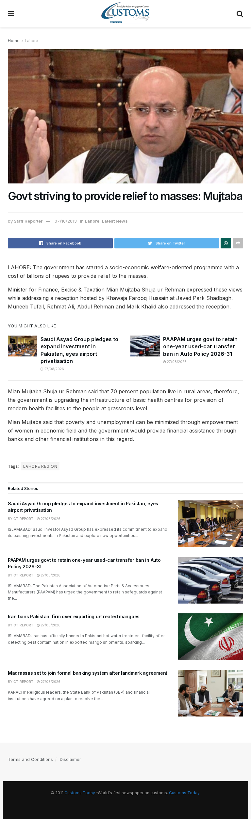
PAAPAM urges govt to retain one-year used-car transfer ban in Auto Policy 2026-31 (200, 346)
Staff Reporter (28, 221)
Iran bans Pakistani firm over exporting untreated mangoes (74, 616)
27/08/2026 (53, 369)
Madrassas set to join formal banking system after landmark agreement (87, 673)
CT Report (23, 519)
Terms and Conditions (30, 759)
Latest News (115, 221)
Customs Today (79, 792)
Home (14, 40)
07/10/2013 (66, 221)
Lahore (31, 40)
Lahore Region (40, 466)
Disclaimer (70, 759)
